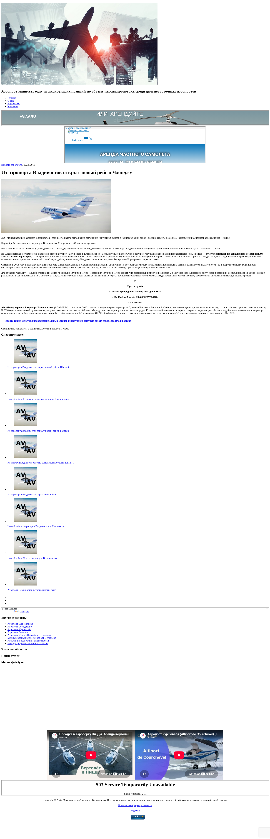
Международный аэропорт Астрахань (28, 643)
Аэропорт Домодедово (20, 626)
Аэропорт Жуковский (19, 629)
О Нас (11, 100)
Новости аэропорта (11, 164)
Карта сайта (14, 103)
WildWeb (135, 810)
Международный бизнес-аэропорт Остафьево (32, 638)
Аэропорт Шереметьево (20, 623)
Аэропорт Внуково (18, 632)
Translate (24, 611)
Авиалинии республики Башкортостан (28, 640)
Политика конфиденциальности (135, 805)
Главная (12, 98)
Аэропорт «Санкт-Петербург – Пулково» (29, 635)
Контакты (13, 106)
